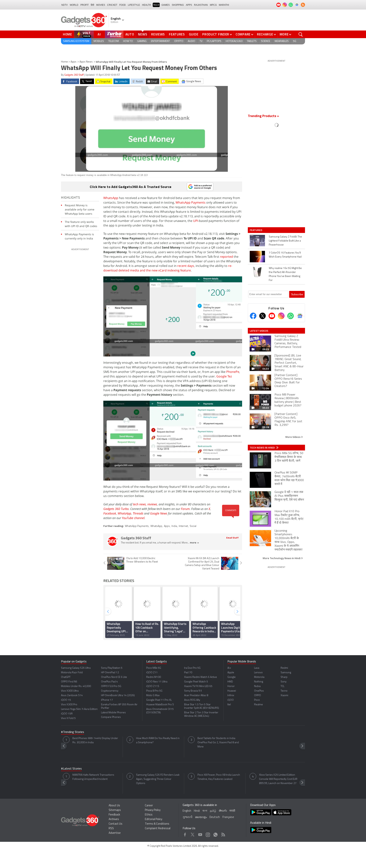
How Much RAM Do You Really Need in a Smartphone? (158, 740)
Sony (284, 681)
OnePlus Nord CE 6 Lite (114, 677)
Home (67, 34)
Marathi (224, 5)
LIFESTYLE (134, 5)
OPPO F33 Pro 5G (111, 686)
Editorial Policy (153, 819)
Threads (138, 513)
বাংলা (204, 811)
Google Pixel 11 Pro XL (159, 700)
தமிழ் (213, 811)
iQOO (230, 700)
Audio (191, 41)
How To (128, 41)
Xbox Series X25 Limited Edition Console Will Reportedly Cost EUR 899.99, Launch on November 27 (278, 779)
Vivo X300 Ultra (70, 690)
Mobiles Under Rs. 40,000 (76, 686)
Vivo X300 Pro (69, 704)
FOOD (122, 5)
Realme (258, 704)
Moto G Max (153, 695)
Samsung (286, 672)
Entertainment (160, 41)
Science (265, 41)
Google (231, 677)
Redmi (284, 668)
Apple (230, 672)
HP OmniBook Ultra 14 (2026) (118, 695)
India (174, 526)
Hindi (197, 811)
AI (99, 34)
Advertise (115, 833)
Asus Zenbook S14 (72, 695)
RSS (111, 828)
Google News (158, 513)
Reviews (158, 34)
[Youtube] (272, 316)
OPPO (257, 695)
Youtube (200, 833)
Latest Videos (259, 331)
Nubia (257, 686)
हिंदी (92, 5)
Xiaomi (284, 695)
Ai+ (229, 668)
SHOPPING (178, 5)
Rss (223, 833)
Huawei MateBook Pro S (160, 704)
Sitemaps (115, 810)
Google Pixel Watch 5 (196, 681)
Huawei (231, 690)
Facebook (109, 513)
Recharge (265, 34)
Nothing (258, 681)
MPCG (213, 5)
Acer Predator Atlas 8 (196, 695)
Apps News (86, 61)
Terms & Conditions (157, 824)
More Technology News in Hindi (282, 558)
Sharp (284, 677)
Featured (256, 230)
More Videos (293, 437)
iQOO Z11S (152, 686)
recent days (185, 266)
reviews (152, 504)
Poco (257, 700)
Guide (193, 34)
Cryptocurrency (109, 690)
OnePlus (259, 690)
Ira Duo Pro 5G (192, 668)
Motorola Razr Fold (72, 672)
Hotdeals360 (234, 41)
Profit (84, 5)
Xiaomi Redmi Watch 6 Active (200, 677)
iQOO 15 (66, 700)
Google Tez (224, 376)
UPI (195, 221)
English (187, 811)
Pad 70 (188, 672)
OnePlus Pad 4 (109, 681)
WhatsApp (110, 198)
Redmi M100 (153, 677)
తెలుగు (223, 810)
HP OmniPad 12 (110, 672)
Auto (129, 34)
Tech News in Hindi (262, 447)
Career (149, 805)
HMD (230, 681)
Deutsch (214, 817)
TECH (156, 5)
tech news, (140, 504)
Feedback (114, 814)
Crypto (178, 41)
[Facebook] (253, 316)
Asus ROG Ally (192, 700)
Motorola (259, 677)
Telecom (113, 41)
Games (165, 5)
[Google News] (300, 316)
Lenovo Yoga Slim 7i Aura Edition (79, 709)
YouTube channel (133, 518)
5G (294, 41)
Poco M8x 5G (153, 668)
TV (201, 41)
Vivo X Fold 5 (68, 718)
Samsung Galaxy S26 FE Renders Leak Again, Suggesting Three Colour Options (158, 779)
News (142, 34)
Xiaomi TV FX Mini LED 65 (198, 686)
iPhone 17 (107, 700)
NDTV (64, 5)
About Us (114, 805)
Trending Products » (263, 116)
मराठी (232, 811)
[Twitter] (262, 316)
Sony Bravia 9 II (193, 690)
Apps (73, 61)
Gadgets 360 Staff (74, 75)
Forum (185, 509)
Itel (229, 704)
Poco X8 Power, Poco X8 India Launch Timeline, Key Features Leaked (218, 777)
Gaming (142, 41)
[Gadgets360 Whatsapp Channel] (290, 316)
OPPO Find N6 (69, 681)
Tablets (252, 41)
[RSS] (303, 5)
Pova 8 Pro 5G (154, 690)
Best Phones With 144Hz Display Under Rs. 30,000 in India (95, 740)
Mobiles (99, 41)
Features (177, 34)
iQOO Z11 (152, 672)
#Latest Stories (71, 768)
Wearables (281, 41)
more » (194, 543)
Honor (231, 686)
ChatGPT (66, 677)
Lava (256, 668)
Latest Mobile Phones (113, 712)
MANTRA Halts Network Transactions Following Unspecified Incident (93, 777)
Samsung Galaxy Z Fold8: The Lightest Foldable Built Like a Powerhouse (285, 240)
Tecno (284, 690)
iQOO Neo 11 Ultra (156, 681)
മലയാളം (201, 817)
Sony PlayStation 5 (111, 668)
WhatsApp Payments (190, 202)
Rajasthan (201, 5)
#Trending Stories (72, 732)
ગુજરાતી (187, 817)
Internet (183, 526)
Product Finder (215, 34)
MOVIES (100, 5)
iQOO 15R (67, 713)
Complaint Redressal (157, 828)
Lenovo (258, 672)
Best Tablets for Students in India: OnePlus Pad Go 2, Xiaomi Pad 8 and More (218, 742)
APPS (189, 5)
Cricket (112, 5)
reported (226, 256)
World (74, 5)
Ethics (148, 814)
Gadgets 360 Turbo (116, 509)
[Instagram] (281, 316)
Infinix (230, 695)
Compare (243, 34)
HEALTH (146, 5)
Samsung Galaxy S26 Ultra (76, 668)
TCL (282, 686)
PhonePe (232, 372)
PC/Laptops (214, 41)
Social (193, 526)
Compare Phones (111, 717)
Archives (114, 819)
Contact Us (115, 824)
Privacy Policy (153, 810)
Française (228, 817)
